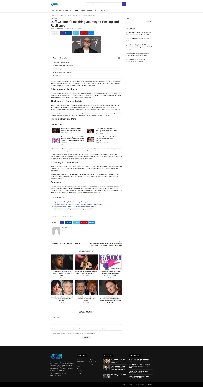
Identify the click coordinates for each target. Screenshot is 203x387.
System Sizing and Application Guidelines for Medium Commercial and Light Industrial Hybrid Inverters (139, 47)
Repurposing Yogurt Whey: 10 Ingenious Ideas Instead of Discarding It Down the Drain (139, 366)
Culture (58, 10)
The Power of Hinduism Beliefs (63, 65)
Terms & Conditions (139, 384)
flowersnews (59, 28)
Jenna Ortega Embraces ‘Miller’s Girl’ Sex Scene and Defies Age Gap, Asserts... (62, 298)
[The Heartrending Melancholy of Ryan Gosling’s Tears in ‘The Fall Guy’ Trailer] (56, 130)
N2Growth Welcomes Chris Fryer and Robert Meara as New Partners (118, 361)
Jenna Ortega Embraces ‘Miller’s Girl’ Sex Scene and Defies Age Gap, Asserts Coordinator (106, 138)
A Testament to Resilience (62, 62)
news (71, 216)
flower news (65, 216)
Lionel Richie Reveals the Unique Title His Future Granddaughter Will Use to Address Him (78, 204)
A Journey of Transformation (63, 72)
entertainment (55, 216)
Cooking (76, 10)
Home (52, 10)
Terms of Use (92, 361)
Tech (96, 10)
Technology (80, 370)
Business (89, 10)
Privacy (91, 364)
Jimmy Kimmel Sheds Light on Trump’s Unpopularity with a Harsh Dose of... (86, 298)
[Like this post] (62, 33)
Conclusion (57, 75)
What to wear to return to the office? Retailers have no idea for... (118, 376)
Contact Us (92, 359)
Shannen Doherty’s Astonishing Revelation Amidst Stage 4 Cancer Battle (73, 209)
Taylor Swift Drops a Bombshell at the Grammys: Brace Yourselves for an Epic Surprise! (106, 130)
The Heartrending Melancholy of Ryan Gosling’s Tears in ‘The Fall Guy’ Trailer (62, 273)
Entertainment (67, 10)
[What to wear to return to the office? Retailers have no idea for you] (106, 376)
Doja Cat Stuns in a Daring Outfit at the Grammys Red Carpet (70, 202)
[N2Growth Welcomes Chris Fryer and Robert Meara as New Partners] (106, 361)
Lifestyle (102, 10)
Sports (83, 10)
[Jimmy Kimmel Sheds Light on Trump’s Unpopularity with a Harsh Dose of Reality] (86, 287)
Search (124, 4)
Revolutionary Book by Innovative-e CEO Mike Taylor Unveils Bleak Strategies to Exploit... (110, 273)
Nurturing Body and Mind (62, 69)
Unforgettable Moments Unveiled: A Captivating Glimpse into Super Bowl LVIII (75, 206)
